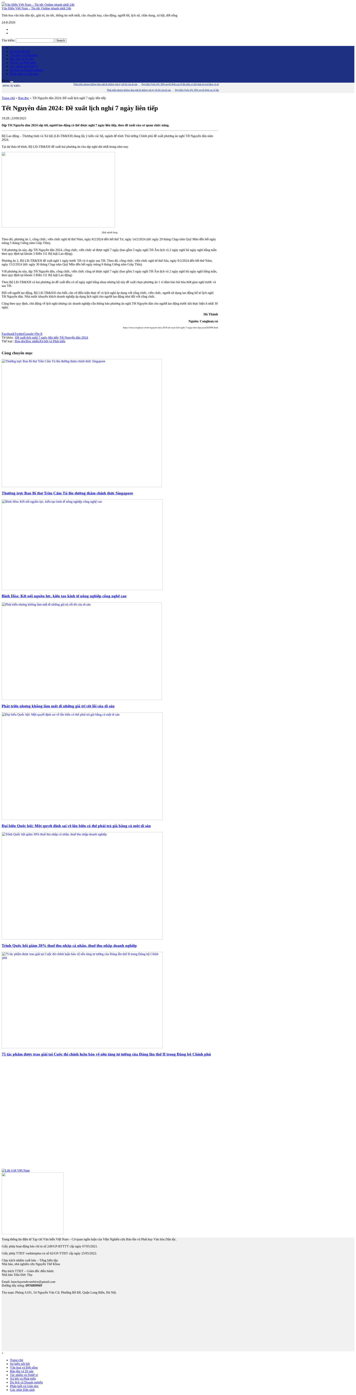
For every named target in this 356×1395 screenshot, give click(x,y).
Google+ (29, 334)
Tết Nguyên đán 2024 (73, 337)
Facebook (8, 334)
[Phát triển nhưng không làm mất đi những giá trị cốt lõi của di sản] (82, 699)
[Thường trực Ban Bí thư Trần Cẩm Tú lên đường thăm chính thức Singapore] (82, 486)
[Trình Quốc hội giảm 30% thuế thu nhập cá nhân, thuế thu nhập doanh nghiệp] (82, 938)
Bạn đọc (23, 98)
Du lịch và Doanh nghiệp (26, 70)
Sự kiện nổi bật (20, 51)
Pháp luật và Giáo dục (24, 73)
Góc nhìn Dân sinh (22, 1389)
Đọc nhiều (32, 341)
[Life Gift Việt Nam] (16, 1170)
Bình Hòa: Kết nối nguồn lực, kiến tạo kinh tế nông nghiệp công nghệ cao (64, 596)
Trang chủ (8, 98)
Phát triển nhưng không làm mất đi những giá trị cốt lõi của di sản (58, 706)
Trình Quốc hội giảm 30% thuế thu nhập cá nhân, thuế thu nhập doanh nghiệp (69, 945)
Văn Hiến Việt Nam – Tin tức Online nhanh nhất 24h (36, 8)
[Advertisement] (110, 1114)
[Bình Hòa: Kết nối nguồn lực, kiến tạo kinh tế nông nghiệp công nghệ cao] (82, 589)
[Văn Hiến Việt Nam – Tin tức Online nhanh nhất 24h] (38, 4)
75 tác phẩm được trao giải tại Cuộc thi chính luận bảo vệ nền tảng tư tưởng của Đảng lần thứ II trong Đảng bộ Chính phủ (106, 1054)
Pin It (38, 334)
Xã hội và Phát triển (23, 62)
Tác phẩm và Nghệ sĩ (24, 66)
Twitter (19, 334)
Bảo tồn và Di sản (21, 59)
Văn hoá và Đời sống (24, 55)
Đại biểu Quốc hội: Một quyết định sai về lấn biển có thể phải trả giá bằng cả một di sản (76, 826)
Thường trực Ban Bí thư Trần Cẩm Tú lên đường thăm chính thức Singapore (67, 493)
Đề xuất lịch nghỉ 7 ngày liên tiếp (37, 337)
